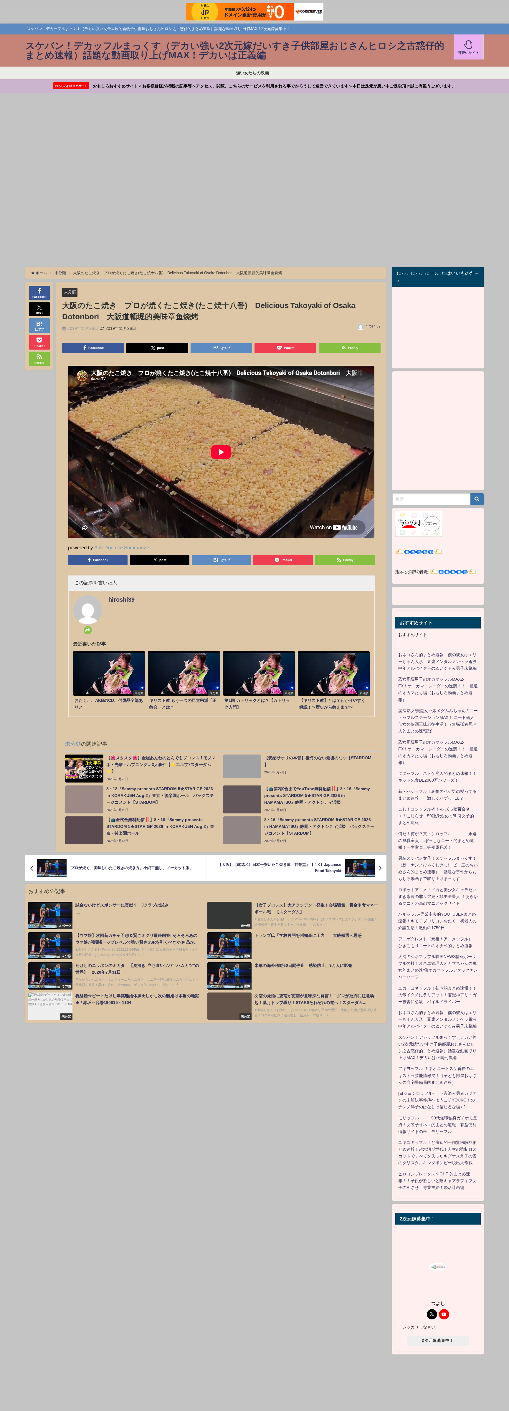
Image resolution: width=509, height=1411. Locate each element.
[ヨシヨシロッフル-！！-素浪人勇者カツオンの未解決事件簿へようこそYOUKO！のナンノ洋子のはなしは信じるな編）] (437, 1100)
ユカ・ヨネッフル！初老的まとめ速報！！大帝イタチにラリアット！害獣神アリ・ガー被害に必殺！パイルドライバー (437, 995)
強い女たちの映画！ (254, 73)
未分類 (70, 292)
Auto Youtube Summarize (121, 547)
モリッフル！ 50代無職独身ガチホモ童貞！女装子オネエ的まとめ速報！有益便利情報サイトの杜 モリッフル (437, 1125)
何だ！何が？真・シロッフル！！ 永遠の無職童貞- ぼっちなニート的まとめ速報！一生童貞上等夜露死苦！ (437, 840)
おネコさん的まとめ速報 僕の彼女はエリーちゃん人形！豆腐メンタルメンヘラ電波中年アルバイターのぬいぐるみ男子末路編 (437, 661)
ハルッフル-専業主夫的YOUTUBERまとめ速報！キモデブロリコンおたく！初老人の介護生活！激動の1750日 (437, 921)
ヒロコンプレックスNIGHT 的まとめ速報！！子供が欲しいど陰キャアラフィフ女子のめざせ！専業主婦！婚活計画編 (437, 1181)
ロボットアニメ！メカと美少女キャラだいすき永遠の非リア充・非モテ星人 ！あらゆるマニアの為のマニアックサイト (438, 896)
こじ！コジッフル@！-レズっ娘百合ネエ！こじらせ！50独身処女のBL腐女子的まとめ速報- (436, 816)
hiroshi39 (373, 326)
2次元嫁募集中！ (438, 1340)
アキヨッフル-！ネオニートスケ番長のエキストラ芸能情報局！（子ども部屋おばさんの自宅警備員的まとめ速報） (437, 1075)
